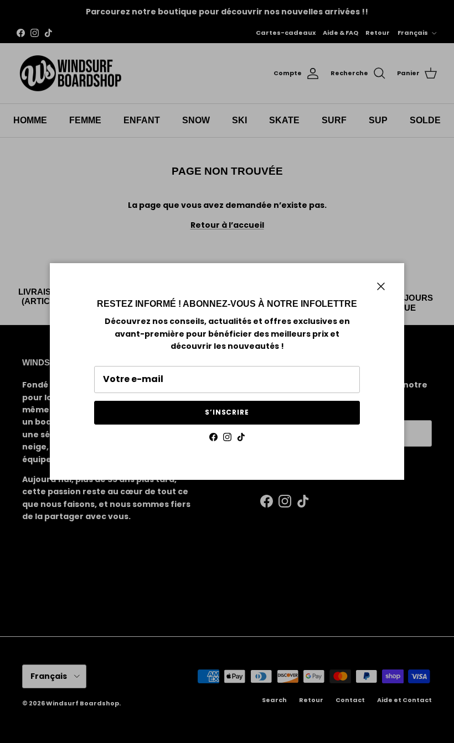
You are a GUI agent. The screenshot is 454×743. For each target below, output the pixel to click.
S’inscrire (227, 412)
